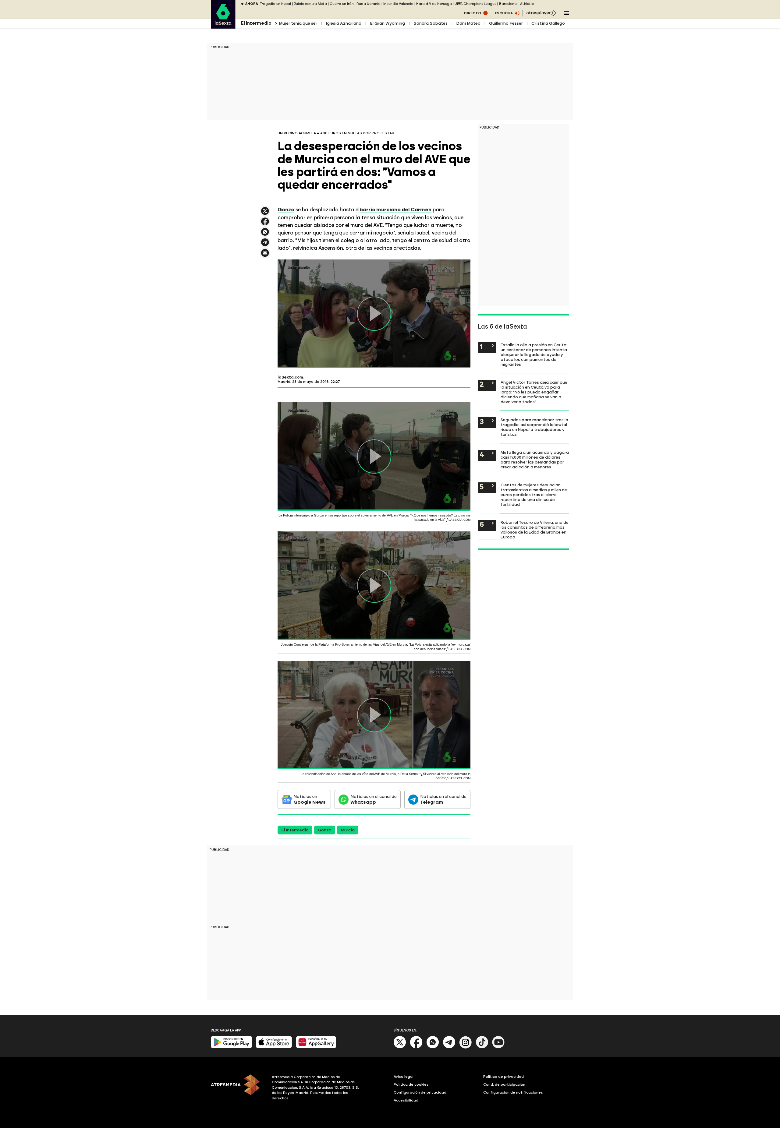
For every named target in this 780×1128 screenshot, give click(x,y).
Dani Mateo (468, 23)
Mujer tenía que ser (298, 23)
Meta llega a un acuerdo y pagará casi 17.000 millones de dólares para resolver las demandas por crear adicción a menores (535, 459)
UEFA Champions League (475, 4)
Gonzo (325, 830)
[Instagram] (465, 1047)
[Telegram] (449, 1047)
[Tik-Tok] (482, 1047)
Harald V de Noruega (434, 4)
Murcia (348, 830)
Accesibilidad (406, 1100)
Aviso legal (403, 1076)
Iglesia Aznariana (343, 23)
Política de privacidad (503, 1076)
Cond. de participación (504, 1084)
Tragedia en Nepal (275, 4)
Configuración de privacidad (420, 1092)
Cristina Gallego (548, 23)
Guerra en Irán (342, 4)
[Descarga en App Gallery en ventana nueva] (316, 1046)
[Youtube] (498, 1047)
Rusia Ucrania (368, 4)
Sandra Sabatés (430, 23)
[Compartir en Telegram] (265, 245)
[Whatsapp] (432, 1047)
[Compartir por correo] (265, 255)
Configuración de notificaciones (513, 1092)
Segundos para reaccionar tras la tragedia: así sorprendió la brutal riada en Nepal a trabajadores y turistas (534, 427)
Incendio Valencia (398, 4)
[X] (265, 213)
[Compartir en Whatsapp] (265, 234)
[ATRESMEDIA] (237, 1088)
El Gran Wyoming (387, 23)
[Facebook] (416, 1047)
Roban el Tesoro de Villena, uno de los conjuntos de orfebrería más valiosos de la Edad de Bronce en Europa (535, 529)
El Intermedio (295, 830)
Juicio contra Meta (310, 4)
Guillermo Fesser (506, 23)
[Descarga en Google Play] (231, 1046)
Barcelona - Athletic (516, 4)
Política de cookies (411, 1084)
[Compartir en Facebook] (265, 224)
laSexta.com (290, 377)
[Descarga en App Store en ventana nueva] (274, 1046)
